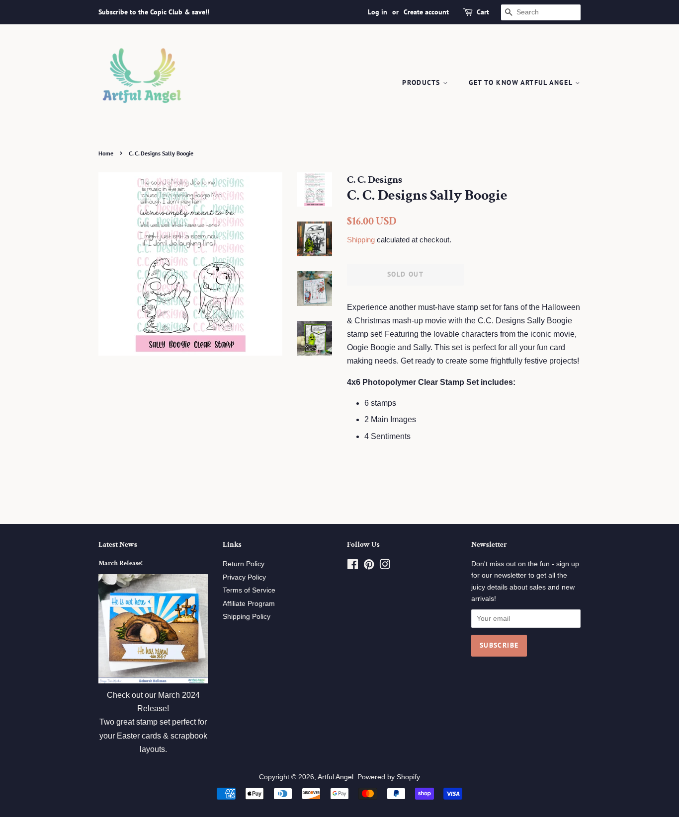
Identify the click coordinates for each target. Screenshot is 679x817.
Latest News (117, 544)
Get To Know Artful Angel (522, 82)
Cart (483, 11)
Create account (426, 11)
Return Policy (243, 564)
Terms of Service (249, 590)
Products (422, 82)
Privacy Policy (244, 577)
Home (105, 153)
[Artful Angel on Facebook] (352, 566)
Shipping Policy (246, 616)
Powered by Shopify (388, 777)
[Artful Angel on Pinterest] (368, 566)
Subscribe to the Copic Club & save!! (153, 11)
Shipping (361, 239)
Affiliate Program (249, 603)
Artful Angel (335, 777)
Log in (377, 11)
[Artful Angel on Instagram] (384, 566)
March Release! (120, 563)
